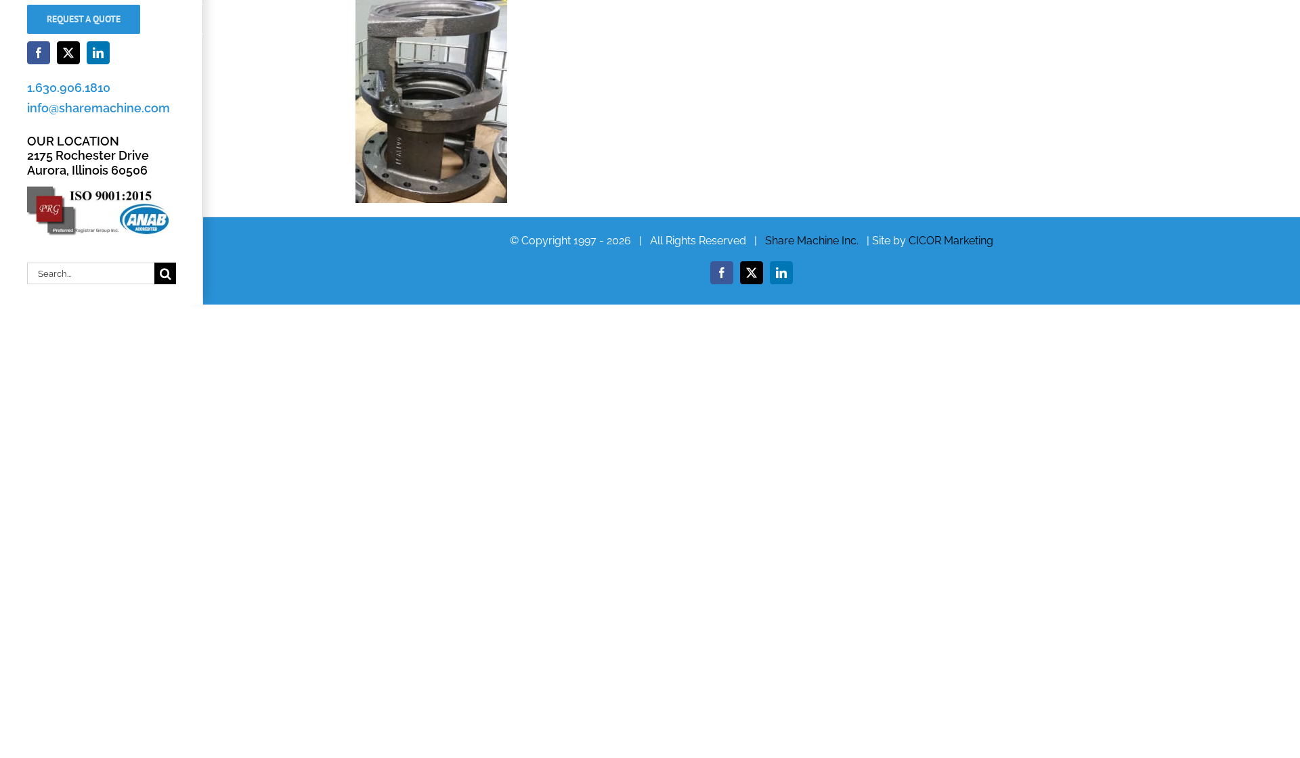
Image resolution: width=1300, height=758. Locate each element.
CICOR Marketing (951, 240)
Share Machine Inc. (812, 240)
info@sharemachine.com (98, 108)
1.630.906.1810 (68, 88)
